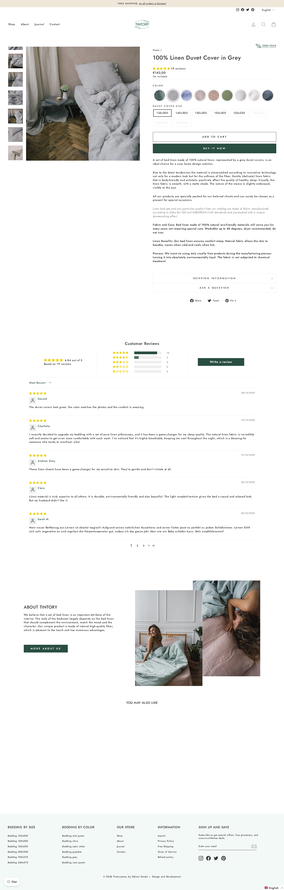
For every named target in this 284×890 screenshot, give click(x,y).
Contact (55, 24)
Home (156, 50)
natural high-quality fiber (96, 626)
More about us (46, 648)
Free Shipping (165, 846)
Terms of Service (167, 851)
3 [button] (144, 546)
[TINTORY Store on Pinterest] (223, 858)
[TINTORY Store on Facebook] (208, 858)
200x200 (259, 113)
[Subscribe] (254, 846)
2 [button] (137, 546)
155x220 (239, 113)
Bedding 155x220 (18, 846)
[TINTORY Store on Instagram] (201, 858)
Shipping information (214, 278)
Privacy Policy (166, 841)
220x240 (182, 123)
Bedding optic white (73, 846)
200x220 (162, 123)
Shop (11, 24)
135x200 (162, 113)
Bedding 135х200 (18, 835)
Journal (39, 24)
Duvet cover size (168, 106)
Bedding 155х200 (18, 841)
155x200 (220, 113)
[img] (38, 393)
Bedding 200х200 (18, 851)
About (25, 24)
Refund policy (165, 857)
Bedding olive (70, 841)
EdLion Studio (140, 876)
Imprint (162, 835)
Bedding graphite (72, 851)
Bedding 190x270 (18, 857)
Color (158, 85)
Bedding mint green (73, 835)
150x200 (201, 113)
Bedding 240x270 (18, 862)
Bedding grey (69, 857)
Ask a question (215, 288)
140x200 (182, 113)
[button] (162, 68)
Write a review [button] (221, 362)
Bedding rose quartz (73, 862)
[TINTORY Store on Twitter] (216, 858)
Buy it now (214, 148)
